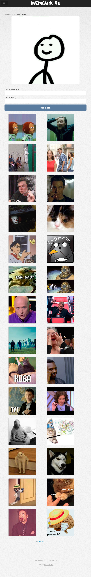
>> (46, 541)
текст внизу (10, 97)
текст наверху (12, 89)
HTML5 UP (48, 564)
